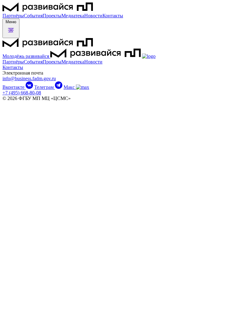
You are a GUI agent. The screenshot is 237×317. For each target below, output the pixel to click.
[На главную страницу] (47, 10)
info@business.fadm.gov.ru (29, 78)
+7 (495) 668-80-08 (21, 92)
